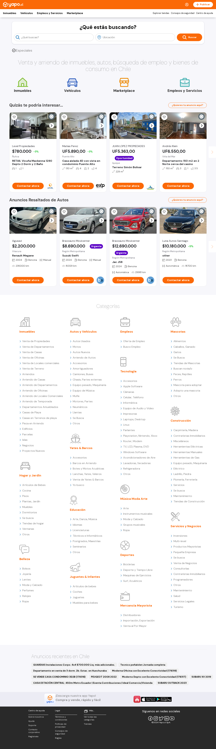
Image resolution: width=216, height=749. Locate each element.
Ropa (25, 601)
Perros (177, 379)
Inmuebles (9, 13)
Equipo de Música (83, 390)
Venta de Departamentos (38, 347)
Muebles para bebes (85, 603)
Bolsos (26, 568)
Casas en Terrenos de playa (39, 418)
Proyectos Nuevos (33, 451)
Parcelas (27, 434)
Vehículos (26, 13)
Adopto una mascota (186, 390)
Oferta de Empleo (134, 341)
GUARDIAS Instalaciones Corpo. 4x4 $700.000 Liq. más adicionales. (74, 664)
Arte (126, 508)
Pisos (25, 496)
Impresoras (130, 414)
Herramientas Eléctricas (188, 446)
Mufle (76, 396)
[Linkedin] (166, 718)
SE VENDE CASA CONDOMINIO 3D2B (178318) (59, 676)
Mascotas (178, 332)
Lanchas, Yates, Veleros (87, 474)
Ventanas (28, 529)
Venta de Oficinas (33, 357)
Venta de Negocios (185, 563)
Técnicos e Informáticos (87, 536)
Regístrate (33, 736)
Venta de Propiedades (36, 341)
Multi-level (179, 541)
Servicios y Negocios (186, 526)
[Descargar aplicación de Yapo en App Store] (148, 699)
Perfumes (28, 590)
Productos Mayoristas (187, 546)
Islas (25, 440)
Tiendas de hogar (33, 523)
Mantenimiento (182, 496)
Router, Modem (132, 441)
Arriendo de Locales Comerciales (42, 396)
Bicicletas (129, 564)
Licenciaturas (81, 530)
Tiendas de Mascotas (186, 363)
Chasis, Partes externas (87, 379)
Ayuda (31, 721)
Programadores (183, 579)
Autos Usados (81, 341)
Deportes (127, 555)
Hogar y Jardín (30, 475)
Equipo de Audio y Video (138, 408)
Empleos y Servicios (50, 13)
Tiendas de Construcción (189, 501)
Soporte (32, 725)
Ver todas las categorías (90, 718)
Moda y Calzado (32, 585)
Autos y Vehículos (83, 332)
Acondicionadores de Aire (139, 457)
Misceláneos (181, 441)
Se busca (28, 518)
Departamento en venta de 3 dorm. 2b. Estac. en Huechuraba (70, 670)
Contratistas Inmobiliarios (189, 436)
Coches (77, 592)
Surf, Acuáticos (132, 581)
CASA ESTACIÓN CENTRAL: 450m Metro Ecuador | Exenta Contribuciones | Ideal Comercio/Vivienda (92, 682)
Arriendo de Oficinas (35, 390)
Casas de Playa (31, 412)
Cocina (26, 490)
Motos (77, 347)
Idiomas (77, 525)
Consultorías (181, 568)
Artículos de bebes (84, 586)
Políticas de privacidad (60, 725)
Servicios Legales (183, 601)
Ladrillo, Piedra (182, 474)
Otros (26, 534)
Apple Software (132, 386)
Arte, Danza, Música (85, 519)
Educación (77, 510)
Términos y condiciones (61, 718)
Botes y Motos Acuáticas (88, 468)
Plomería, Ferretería (185, 479)
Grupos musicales (134, 525)
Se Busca (78, 418)
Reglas (58, 738)
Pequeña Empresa (184, 552)
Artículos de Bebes (34, 485)
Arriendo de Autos (84, 357)
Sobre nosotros (36, 717)
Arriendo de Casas (33, 379)
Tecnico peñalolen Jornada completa (142, 664)
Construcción (181, 421)
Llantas (77, 412)
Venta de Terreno (33, 368)
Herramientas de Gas (186, 457)
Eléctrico (178, 468)
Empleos (126, 332)
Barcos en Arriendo (85, 463)
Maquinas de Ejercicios (137, 575)
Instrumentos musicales (137, 514)
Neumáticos (80, 407)
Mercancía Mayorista (136, 605)
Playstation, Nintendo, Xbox (140, 436)
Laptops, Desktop (134, 419)
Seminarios (79, 546)
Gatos (177, 352)
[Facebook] (150, 718)
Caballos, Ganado (184, 347)
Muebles (27, 507)
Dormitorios (29, 512)
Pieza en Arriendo (33, 423)
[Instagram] (155, 718)
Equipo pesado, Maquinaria (89, 385)
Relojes (26, 596)
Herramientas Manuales (187, 452)
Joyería (26, 574)
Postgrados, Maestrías (87, 541)
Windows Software (134, 452)
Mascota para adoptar (187, 385)
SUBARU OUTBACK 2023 (172, 682)
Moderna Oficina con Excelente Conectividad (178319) (144, 670)
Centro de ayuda (204, 13)
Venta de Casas (32, 352)
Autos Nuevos (81, 352)
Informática (130, 403)
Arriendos (28, 374)
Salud (176, 596)
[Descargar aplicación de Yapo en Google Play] (164, 699)
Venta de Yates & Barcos (88, 479)
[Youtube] (172, 718)
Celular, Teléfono (133, 397)
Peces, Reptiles (182, 374)
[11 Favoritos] (14, 212)
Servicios (178, 485)
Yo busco (78, 485)
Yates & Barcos (81, 448)
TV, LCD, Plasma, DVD (136, 446)
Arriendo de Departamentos (39, 385)
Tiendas (88, 724)
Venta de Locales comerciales (40, 363)
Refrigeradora (131, 468)
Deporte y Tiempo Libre (138, 570)
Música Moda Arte (133, 499)
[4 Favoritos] (64, 117)
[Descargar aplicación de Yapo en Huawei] (137, 699)
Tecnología (128, 371)
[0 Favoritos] (14, 117)
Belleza (24, 559)
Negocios (28, 445)
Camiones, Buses (83, 374)
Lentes (26, 579)
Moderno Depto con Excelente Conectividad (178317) (154, 676)
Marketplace (75, 13)
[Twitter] (161, 718)
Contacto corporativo (34, 731)
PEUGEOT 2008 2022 (104, 676)
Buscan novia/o (182, 368)
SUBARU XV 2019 (201, 676)
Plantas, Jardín (31, 501)
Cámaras (128, 392)
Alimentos (179, 341)
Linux (126, 425)
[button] (51, 125)
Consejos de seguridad (182, 13)
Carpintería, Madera (185, 430)
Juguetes (78, 597)
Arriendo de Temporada (37, 401)
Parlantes (129, 430)
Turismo (178, 607)
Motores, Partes (83, 401)
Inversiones (180, 536)
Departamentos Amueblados (40, 407)
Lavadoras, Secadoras (137, 463)
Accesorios (80, 363)
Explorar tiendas (161, 13)
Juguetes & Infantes (85, 577)
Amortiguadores (83, 368)
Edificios (27, 429)
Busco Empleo (132, 347)
